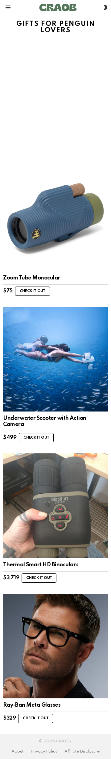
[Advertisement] (55, 98)
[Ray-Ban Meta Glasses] (55, 646)
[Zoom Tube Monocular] (55, 219)
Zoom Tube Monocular (31, 278)
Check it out (32, 291)
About (17, 751)
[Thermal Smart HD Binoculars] (55, 505)
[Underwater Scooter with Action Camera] (55, 359)
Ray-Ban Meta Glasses (31, 705)
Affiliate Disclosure (82, 751)
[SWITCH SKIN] (105, 7)
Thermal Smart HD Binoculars (40, 565)
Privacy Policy (44, 751)
